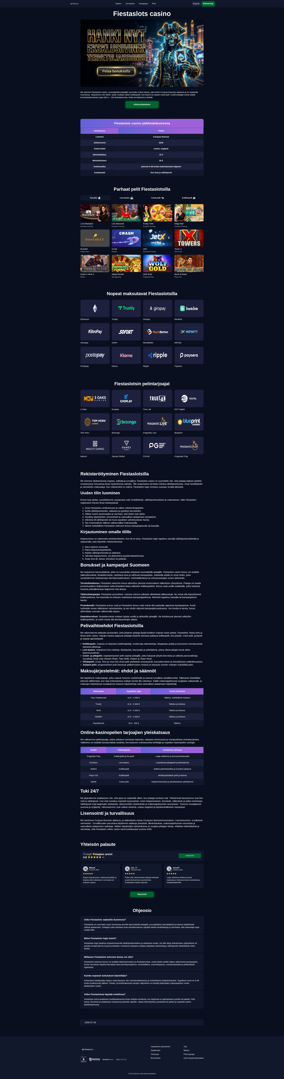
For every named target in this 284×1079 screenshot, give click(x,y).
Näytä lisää (142, 894)
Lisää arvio (189, 856)
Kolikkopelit (187, 198)
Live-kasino (125, 198)
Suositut (93, 198)
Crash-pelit (155, 198)
